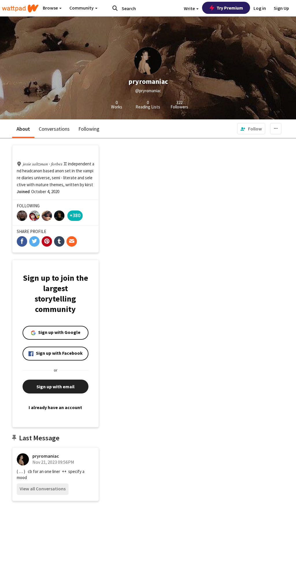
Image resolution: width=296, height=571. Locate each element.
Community (82, 8)
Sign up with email (55, 386)
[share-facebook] (22, 241)
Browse (51, 8)
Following (88, 128)
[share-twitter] (34, 241)
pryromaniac (45, 456)
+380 (75, 215)
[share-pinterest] (47, 241)
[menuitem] (251, 128)
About (23, 128)
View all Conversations (43, 488)
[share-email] (71, 241)
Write (190, 8)
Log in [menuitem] (260, 8)
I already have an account (55, 407)
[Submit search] (115, 8)
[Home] (20, 8)
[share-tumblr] (59, 241)
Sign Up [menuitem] (281, 8)
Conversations (54, 128)
